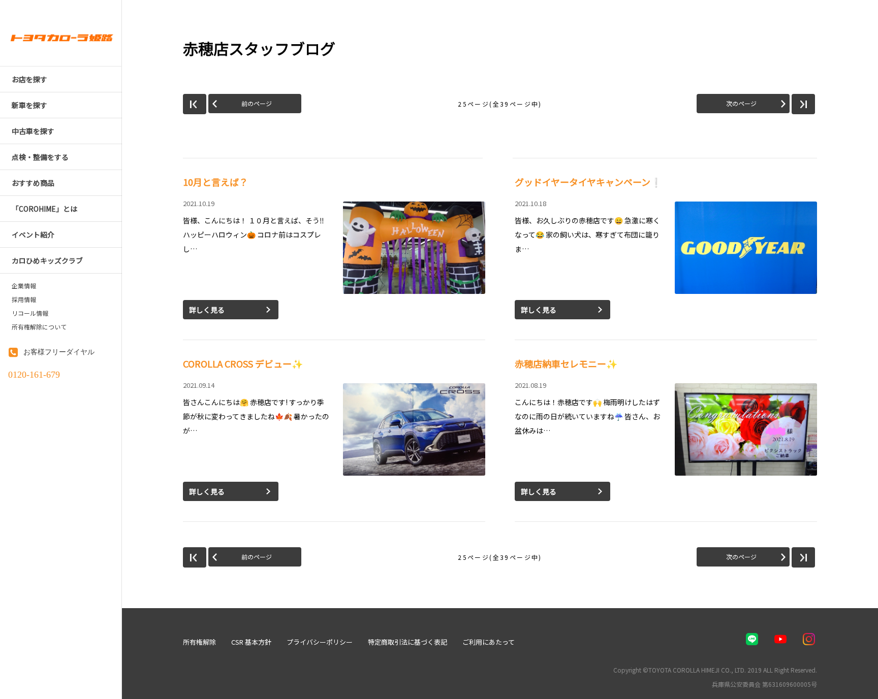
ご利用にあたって (488, 642)
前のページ (256, 103)
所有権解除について (39, 327)
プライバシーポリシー (320, 642)
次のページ (741, 103)
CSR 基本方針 (251, 642)
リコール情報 (30, 313)
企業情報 (24, 286)
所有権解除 (199, 642)
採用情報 (24, 299)
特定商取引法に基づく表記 (407, 642)
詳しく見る (207, 310)
